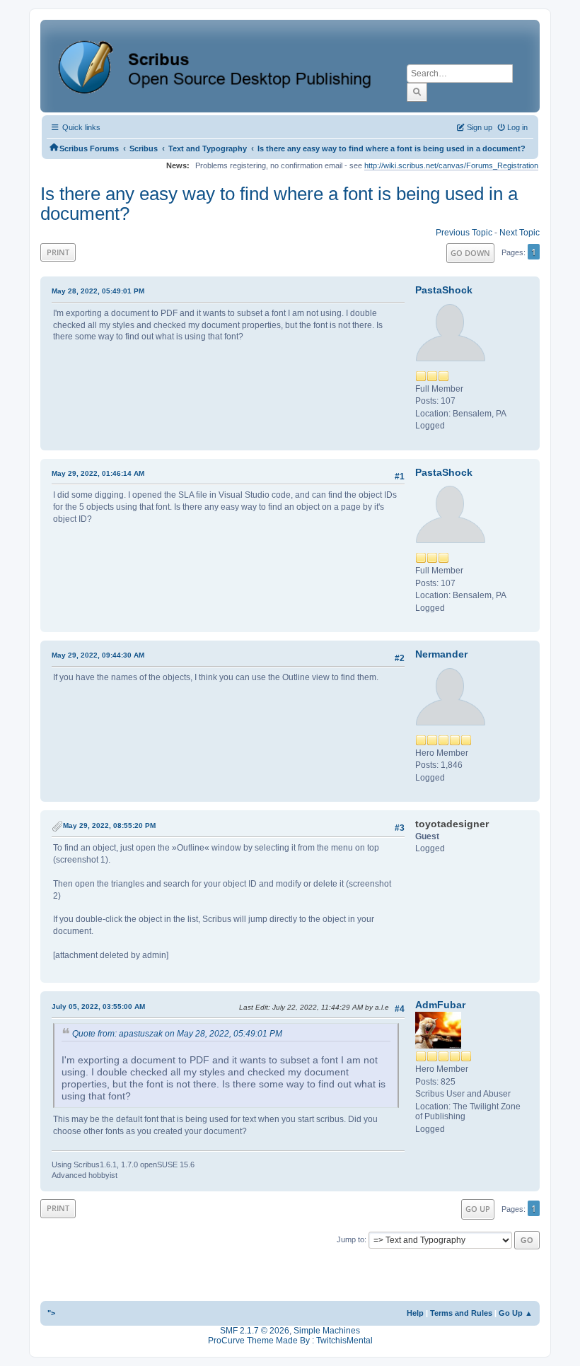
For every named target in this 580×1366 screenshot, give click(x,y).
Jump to (350, 1239)
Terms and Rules (461, 1313)
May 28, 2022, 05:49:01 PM (98, 291)
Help (415, 1313)
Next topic (519, 233)
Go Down (470, 252)
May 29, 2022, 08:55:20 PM (109, 825)
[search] (417, 92)
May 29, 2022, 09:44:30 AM (98, 655)
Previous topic (464, 233)
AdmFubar (440, 1004)
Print (58, 252)
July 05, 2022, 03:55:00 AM (98, 1006)
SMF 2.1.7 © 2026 (254, 1331)
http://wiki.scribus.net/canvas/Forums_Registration (451, 165)
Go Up (477, 1208)
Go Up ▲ (516, 1313)
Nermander (441, 654)
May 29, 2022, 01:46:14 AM (98, 473)
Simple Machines (327, 1331)
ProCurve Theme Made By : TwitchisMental (290, 1340)
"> (51, 1313)
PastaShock (443, 290)
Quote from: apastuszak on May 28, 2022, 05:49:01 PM (177, 1034)
